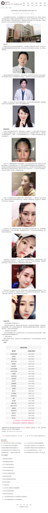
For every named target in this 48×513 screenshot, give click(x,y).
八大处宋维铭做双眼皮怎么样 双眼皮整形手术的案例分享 (14, 496)
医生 (27, 504)
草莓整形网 (6, 7)
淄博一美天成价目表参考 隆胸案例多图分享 (37, 435)
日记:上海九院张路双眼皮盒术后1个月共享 (33, 450)
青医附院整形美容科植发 (7, 461)
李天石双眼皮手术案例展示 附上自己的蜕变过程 (34, 445)
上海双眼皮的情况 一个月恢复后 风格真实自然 (10, 452)
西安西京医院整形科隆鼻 (8, 490)
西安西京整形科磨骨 (6, 476)
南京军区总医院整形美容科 (8, 467)
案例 (10, 7)
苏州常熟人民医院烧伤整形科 (8, 473)
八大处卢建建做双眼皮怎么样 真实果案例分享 (12, 499)
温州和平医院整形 (6, 482)
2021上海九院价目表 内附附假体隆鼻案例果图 (34, 443)
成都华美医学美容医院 (7, 458)
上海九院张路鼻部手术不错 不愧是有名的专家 (10, 450)
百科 (24, 504)
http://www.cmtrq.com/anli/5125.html (14, 431)
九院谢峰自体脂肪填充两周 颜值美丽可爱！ (10, 447)
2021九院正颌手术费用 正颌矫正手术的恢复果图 (11, 443)
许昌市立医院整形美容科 (7, 470)
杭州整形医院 (5, 485)
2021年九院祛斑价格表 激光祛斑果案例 (9, 445)
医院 (30, 504)
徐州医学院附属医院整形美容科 (9, 479)
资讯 (21, 504)
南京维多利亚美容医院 (7, 493)
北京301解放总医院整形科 (8, 464)
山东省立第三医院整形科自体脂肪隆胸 (10, 488)
